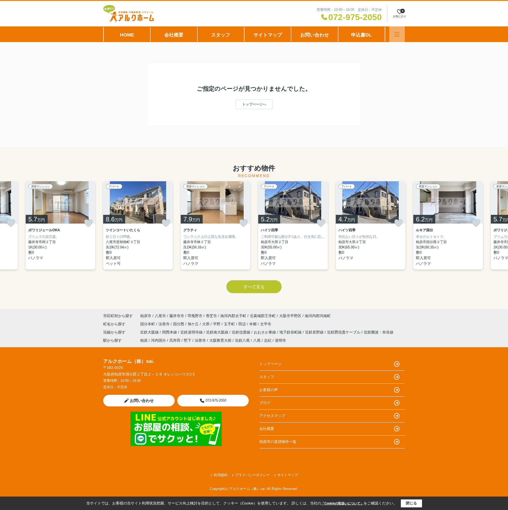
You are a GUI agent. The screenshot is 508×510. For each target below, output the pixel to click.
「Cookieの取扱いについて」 (342, 503)
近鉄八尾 (242, 340)
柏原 (144, 340)
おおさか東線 (265, 332)
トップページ (270, 364)
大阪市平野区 (290, 316)
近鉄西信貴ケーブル (344, 332)
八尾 (257, 340)
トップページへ (254, 104)
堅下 (187, 340)
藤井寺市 (176, 316)
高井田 (174, 340)
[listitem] (138, 225)
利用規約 (221, 475)
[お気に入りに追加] (11, 223)
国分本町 (148, 324)
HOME (127, 35)
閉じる (411, 503)
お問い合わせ (314, 35)
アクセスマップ (272, 416)
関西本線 (170, 332)
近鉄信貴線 (241, 332)
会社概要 (173, 35)
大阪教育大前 (220, 340)
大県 (206, 324)
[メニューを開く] (397, 34)
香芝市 (211, 316)
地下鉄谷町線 (291, 332)
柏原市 (145, 316)
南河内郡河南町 (318, 316)
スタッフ (220, 35)
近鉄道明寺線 (192, 332)
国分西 (179, 324)
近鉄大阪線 (150, 332)
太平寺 (265, 324)
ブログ (264, 403)
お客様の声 (268, 390)
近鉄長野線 (315, 332)
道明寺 (280, 340)
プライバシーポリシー (252, 475)
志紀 (267, 340)
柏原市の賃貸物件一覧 (277, 441)
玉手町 (230, 324)
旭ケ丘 (194, 324)
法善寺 (164, 324)
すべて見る (254, 287)
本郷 (253, 324)
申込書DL (361, 35)
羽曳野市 (195, 316)
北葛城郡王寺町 (263, 316)
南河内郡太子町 (233, 316)
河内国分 (158, 340)
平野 (217, 324)
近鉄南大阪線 (217, 332)
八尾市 (160, 316)
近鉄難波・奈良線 (378, 332)
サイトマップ (267, 35)
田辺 (242, 324)
